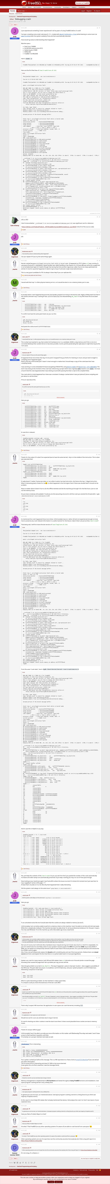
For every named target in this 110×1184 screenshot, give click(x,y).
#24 (99, 1130)
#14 (99, 933)
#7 (99, 292)
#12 (99, 873)
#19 (99, 1041)
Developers (66, 7)
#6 (99, 279)
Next (15, 24)
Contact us (75, 1170)
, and (32, 275)
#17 (99, 1009)
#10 (99, 454)
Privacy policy (91, 1170)
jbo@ (11, 21)
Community (57, 7)
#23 (99, 1118)
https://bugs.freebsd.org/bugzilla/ (31, 1141)
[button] (26, 10)
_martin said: (25, 384)
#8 (99, 333)
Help (97, 1170)
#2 (99, 217)
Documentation (47, 7)
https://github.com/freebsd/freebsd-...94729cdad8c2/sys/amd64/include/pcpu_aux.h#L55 (49, 227)
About (29, 7)
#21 (99, 1086)
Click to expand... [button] (61, 397)
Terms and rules (83, 1170)
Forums (12, 11)
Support (74, 7)
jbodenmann (25, 1044)
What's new (21, 11)
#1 (99, 28)
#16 (99, 986)
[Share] (97, 28)
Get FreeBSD (37, 7)
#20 (99, 1072)
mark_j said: (25, 336)
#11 (99, 516)
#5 (99, 260)
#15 (99, 957)
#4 (99, 248)
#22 (99, 1105)
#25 (99, 1144)
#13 (99, 892)
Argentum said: (26, 352)
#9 (99, 349)
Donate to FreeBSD (82, 3)
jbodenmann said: (26, 251)
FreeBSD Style (13, 1170)
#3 (99, 234)
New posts (11, 13)
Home (24, 7)
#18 (99, 1027)
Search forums (18, 13)
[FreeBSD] (38, 5)
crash (24, 21)
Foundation (82, 7)
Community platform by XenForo (55, 1173)
